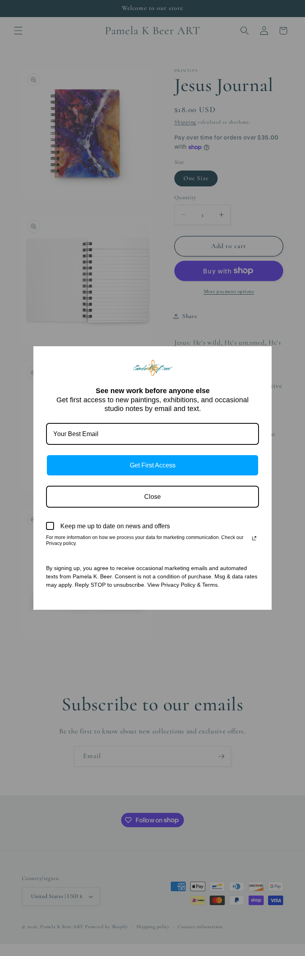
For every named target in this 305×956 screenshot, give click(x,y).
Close (152, 496)
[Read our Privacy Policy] (254, 538)
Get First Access (153, 465)
